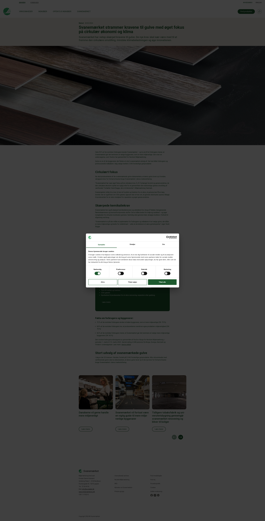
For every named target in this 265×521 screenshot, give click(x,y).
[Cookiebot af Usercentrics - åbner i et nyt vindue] (168, 237)
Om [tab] (163, 244)
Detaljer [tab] (132, 244)
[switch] (121, 273)
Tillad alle (162, 282)
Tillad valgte (132, 282)
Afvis (103, 282)
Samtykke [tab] (101, 245)
